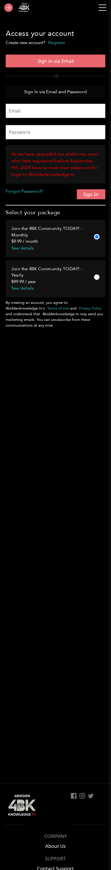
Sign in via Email (56, 61)
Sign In (91, 194)
